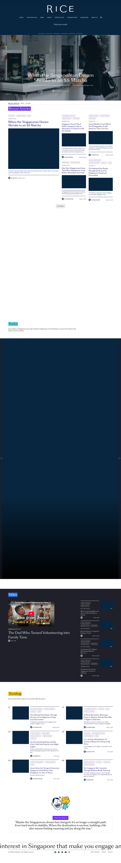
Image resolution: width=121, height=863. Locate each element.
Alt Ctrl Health (85, 608)
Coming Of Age (12, 118)
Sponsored (76, 118)
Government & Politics (69, 115)
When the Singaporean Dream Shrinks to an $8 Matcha (28, 123)
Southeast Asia (32, 17)
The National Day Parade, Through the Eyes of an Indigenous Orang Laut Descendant (98, 171)
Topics (21, 17)
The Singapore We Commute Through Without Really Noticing (97, 769)
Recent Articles (13, 103)
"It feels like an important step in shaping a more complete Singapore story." (100, 193)
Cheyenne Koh (96, 200)
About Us (94, 17)
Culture (27, 103)
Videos (49, 17)
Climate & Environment (51, 302)
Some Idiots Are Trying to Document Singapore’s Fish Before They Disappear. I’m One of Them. (44, 770)
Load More (60, 206)
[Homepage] (60, 9)
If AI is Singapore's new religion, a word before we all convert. (98, 747)
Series (42, 17)
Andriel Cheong (38, 778)
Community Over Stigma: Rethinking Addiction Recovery (89, 651)
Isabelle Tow (37, 756)
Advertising (84, 17)
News (70, 70)
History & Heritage (94, 162)
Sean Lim (58, 91)
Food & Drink (45, 733)
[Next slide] (119, 68)
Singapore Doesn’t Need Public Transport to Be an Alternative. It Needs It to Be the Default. (73, 127)
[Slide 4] (72, 33)
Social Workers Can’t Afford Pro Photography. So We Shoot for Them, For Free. (100, 126)
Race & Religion (75, 162)
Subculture (92, 118)
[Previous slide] (2, 68)
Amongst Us (92, 121)
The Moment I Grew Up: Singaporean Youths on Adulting (88, 671)
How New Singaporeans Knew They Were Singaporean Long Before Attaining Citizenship (73, 170)
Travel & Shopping (89, 711)
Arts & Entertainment (95, 160)
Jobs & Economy (62, 70)
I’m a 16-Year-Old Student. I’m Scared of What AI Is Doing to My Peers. (97, 741)
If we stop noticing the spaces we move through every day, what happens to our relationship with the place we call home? (98, 774)
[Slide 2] (56, 33)
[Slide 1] (49, 33)
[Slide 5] (79, 33)
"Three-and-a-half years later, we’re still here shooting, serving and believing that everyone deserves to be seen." (101, 148)
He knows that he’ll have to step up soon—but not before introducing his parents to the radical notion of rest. (44, 751)
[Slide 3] (64, 33)
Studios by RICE (72, 17)
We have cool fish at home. (37, 775)
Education (52, 70)
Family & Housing (93, 115)
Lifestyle (104, 162)
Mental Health (85, 605)
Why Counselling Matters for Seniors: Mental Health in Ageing (90, 613)
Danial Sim (90, 780)
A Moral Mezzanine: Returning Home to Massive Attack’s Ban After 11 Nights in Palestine (98, 717)
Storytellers (59, 17)
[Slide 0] (41, 33)
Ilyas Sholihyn (69, 157)
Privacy (110, 852)
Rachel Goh (96, 155)
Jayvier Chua (91, 751)
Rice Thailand (95, 852)
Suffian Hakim (91, 727)
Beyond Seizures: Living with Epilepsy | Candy (90, 632)
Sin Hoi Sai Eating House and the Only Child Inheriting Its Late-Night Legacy (44, 744)
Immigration (66, 162)
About (104, 852)
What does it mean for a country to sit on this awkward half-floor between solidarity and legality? (97, 723)
